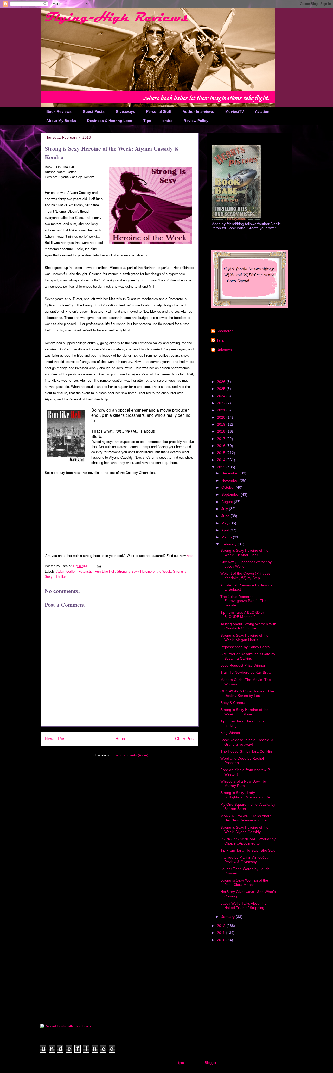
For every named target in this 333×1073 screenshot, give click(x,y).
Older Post (185, 738)
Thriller (61, 577)
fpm (181, 1063)
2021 (221, 410)
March (227, 537)
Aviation (262, 111)
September (231, 494)
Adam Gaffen (66, 571)
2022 (221, 403)
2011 (221, 933)
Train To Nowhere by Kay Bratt (245, 672)
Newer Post (55, 738)
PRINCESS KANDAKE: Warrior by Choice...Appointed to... (248, 841)
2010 (221, 940)
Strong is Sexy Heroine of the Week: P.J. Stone (244, 712)
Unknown (224, 350)
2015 (221, 453)
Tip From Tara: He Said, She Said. (248, 850)
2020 (221, 417)
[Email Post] (98, 566)
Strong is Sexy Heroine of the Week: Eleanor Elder (244, 552)
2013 (221, 467)
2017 (221, 439)
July (225, 509)
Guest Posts (94, 111)
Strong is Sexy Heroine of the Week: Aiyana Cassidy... (244, 829)
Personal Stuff (158, 111)
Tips (147, 121)
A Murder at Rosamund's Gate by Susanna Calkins (247, 656)
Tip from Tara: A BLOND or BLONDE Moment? (242, 614)
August (227, 502)
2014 (221, 460)
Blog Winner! (230, 732)
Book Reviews (59, 111)
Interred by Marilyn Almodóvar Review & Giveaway (245, 859)
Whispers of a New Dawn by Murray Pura (243, 783)
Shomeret (224, 331)
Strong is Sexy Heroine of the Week (144, 571)
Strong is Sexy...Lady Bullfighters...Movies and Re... (246, 795)
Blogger (210, 1063)
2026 (221, 382)
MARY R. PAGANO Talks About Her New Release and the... (245, 818)
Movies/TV (234, 111)
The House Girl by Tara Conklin (246, 751)
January (228, 917)
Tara (220, 340)
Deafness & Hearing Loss (109, 121)
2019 (221, 424)
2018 (221, 431)
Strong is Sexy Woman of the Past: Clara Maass (244, 882)
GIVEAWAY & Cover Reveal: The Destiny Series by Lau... (247, 693)
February (229, 544)
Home (120, 738)
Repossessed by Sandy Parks (245, 647)
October (228, 487)
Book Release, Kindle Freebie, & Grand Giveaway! (247, 742)
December (230, 473)
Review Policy (196, 121)
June (225, 516)
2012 (221, 925)
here (190, 555)
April (225, 530)
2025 (221, 389)
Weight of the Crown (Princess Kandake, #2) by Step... (245, 575)
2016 (221, 446)
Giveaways (125, 111)
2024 (221, 396)
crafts (167, 121)
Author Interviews (198, 111)
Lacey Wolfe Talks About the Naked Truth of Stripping (243, 905)
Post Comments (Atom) (130, 755)
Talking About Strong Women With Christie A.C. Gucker (248, 626)
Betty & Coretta (232, 702)
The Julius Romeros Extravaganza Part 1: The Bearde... (243, 600)
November (230, 480)
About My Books (61, 121)
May (225, 523)
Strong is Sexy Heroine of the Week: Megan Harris (244, 637)
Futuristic (86, 571)
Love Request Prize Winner (242, 665)
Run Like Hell (105, 571)
